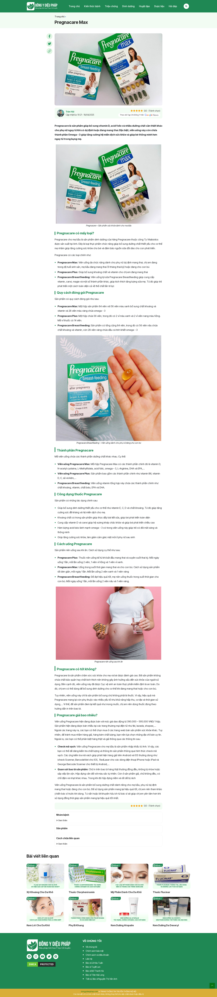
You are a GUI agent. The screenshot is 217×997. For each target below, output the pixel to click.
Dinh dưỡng (128, 6)
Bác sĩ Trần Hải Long (95, 975)
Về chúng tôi (91, 947)
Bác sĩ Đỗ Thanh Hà (95, 971)
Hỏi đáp (173, 6)
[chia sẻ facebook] (49, 36)
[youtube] (42, 956)
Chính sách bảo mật (94, 951)
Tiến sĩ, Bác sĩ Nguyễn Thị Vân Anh (101, 979)
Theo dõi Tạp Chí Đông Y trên (132, 115)
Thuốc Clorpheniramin (82, 892)
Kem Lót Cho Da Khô (38, 925)
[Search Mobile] (186, 6)
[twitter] (49, 956)
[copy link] (49, 51)
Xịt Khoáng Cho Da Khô (40, 892)
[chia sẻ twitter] (49, 44)
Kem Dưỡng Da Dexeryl (166, 925)
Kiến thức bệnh (92, 6)
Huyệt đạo (144, 6)
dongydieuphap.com (89, 991)
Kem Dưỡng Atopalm (122, 925)
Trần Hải (70, 111)
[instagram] (35, 956)
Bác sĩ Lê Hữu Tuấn (94, 963)
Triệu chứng (111, 6)
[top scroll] (212, 985)
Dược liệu (159, 6)
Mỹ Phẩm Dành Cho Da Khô (126, 892)
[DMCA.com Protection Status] (41, 963)
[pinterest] (55, 956)
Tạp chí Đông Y (42, 6)
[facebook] (29, 956)
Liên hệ (89, 959)
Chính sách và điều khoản (97, 955)
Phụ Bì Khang (76, 925)
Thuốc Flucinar (161, 892)
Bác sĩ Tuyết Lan (93, 967)
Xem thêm (62, 820)
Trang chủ (74, 6)
